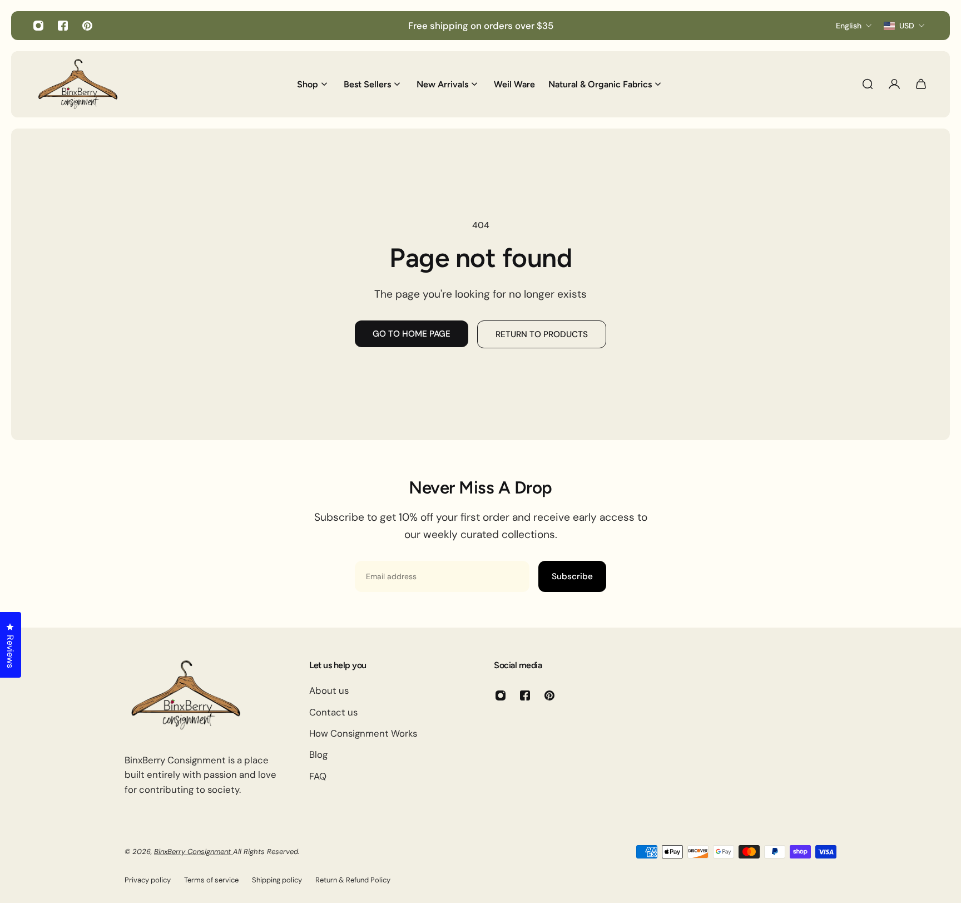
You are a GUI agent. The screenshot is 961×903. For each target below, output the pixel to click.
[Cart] (921, 84)
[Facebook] (63, 25)
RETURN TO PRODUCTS (542, 334)
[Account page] (894, 84)
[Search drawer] (867, 84)
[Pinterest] (87, 25)
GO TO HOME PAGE (411, 333)
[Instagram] (38, 25)
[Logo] (77, 84)
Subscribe (572, 576)
